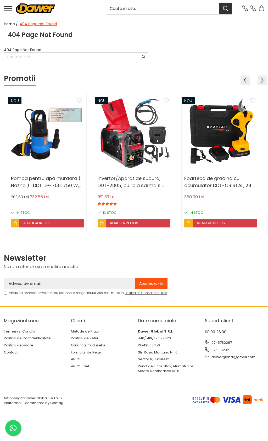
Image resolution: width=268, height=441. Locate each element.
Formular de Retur (86, 352)
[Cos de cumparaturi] (261, 9)
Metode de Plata (85, 331)
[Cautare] (225, 8)
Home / (11, 23)
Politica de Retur (84, 338)
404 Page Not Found (38, 23)
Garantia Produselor (88, 345)
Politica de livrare (18, 345)
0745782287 (221, 342)
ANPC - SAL (80, 366)
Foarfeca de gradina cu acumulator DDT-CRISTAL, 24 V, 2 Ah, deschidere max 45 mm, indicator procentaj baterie (220, 182)
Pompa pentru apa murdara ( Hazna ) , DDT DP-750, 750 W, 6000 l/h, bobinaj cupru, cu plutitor (46, 182)
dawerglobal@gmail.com (233, 357)
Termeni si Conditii (19, 331)
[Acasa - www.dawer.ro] (35, 8)
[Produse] (8, 9)
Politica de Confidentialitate (146, 293)
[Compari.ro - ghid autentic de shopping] (133, 428)
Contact (11, 352)
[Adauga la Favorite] (79, 101)
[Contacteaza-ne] (245, 9)
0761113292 (220, 349)
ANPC (75, 359)
